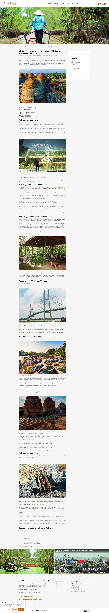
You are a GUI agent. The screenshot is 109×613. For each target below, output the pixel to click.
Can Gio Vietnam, (35, 522)
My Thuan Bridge (26, 284)
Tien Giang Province (29, 329)
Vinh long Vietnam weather (26, 109)
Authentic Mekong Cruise (24, 532)
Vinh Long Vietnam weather (27, 546)
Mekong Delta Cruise (33, 212)
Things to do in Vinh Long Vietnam (27, 113)
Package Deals (74, 3)
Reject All (15, 609)
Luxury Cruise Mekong (34, 610)
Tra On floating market (27, 379)
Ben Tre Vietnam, (28, 522)
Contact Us (83, 3)
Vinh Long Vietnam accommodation (27, 112)
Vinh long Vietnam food (25, 115)
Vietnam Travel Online (61, 590)
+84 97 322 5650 (28, 596)
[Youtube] (30, 603)
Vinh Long (44, 59)
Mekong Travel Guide (53, 55)
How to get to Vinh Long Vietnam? (27, 110)
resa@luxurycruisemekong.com (32, 599)
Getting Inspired (45, 55)
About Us (56, 3)
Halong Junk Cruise (60, 585)
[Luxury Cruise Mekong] (10, 3)
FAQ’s (45, 583)
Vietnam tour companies (37, 205)
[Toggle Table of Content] (36, 108)
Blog (90, 3)
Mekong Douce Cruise (24, 530)
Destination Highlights (36, 55)
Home (49, 3)
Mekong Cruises (65, 3)
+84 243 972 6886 (76, 587)
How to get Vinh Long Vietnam (28, 542)
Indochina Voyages (60, 583)
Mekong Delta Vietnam (43, 188)
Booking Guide (47, 585)
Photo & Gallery (47, 588)
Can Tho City (26, 188)
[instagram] (26, 603)
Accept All (21, 609)
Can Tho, (41, 522)
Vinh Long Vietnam (32, 543)
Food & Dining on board (76, 64)
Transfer (46, 594)
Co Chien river (41, 433)
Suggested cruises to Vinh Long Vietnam (28, 116)
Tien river (63, 188)
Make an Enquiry (30, 565)
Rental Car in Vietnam (61, 588)
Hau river (22, 190)
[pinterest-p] (33, 603)
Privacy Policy (47, 592)
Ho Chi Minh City (56, 187)
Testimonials (46, 590)
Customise (9, 609)
